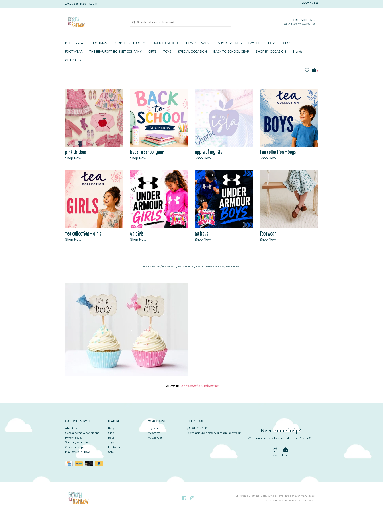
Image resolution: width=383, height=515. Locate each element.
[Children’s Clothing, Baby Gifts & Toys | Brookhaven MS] (94, 22)
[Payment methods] (70, 464)
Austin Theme (274, 500)
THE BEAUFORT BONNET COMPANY (115, 52)
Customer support (76, 447)
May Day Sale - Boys (78, 452)
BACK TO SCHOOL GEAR (231, 52)
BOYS (272, 43)
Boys (111, 437)
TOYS (167, 52)
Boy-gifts (186, 266)
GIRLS (287, 43)
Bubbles (233, 266)
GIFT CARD (73, 60)
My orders (154, 433)
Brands (298, 52)
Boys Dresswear (210, 266)
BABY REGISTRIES (229, 43)
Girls (111, 433)
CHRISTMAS (98, 43)
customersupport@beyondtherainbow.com (214, 433)
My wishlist (155, 437)
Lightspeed (308, 500)
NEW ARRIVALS (197, 43)
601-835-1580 (199, 428)
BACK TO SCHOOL (166, 43)
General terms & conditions (82, 433)
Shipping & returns (76, 442)
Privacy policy (73, 437)
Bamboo (169, 266)
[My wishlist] (307, 71)
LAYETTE (255, 43)
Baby (111, 428)
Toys (111, 442)
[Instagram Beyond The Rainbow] (192, 498)
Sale (110, 452)
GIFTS (152, 52)
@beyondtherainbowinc (200, 386)
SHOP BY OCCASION (271, 52)
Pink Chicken (74, 43)
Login (93, 4)
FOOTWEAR (74, 52)
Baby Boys (151, 266)
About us (71, 428)
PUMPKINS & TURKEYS (130, 43)
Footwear (114, 447)
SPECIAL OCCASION (192, 52)
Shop (125, 331)
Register (153, 428)
